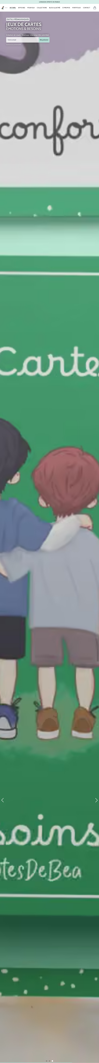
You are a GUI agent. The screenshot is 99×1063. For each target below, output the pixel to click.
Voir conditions (29, 42)
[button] (2, 800)
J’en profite (14, 37)
